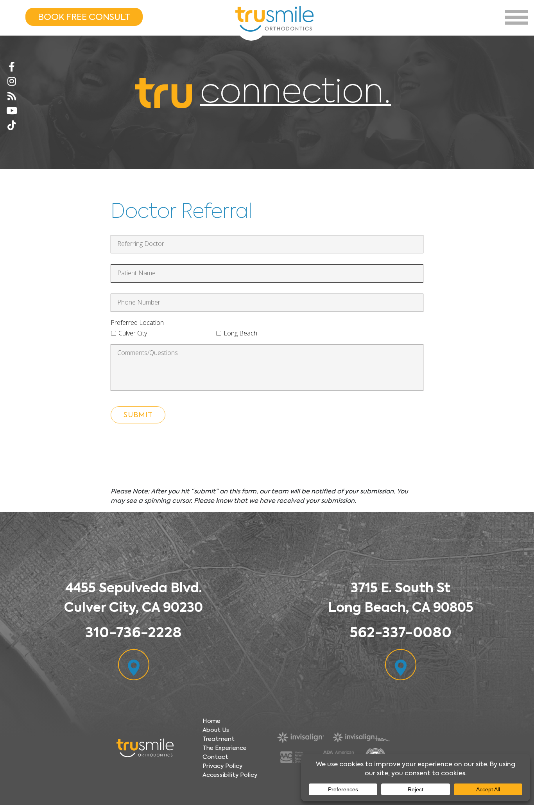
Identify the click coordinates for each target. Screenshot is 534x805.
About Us (215, 730)
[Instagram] (11, 81)
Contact (215, 757)
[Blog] (11, 96)
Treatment (218, 739)
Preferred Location (137, 323)
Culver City (132, 333)
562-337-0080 (400, 632)
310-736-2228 (133, 632)
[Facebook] (11, 67)
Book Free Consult (84, 17)
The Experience (224, 748)
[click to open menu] (516, 17)
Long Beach (240, 333)
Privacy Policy (222, 766)
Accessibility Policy (229, 775)
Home (211, 721)
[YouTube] (11, 111)
